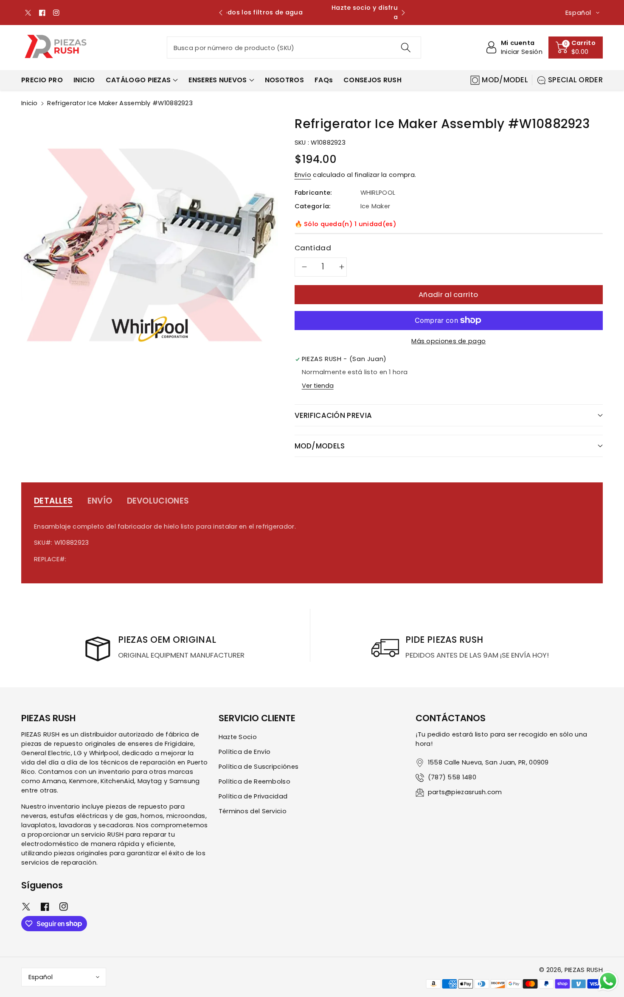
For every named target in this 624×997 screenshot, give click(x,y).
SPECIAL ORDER (575, 80)
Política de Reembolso (254, 781)
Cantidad (313, 248)
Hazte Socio (238, 737)
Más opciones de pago (448, 341)
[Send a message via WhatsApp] (608, 981)
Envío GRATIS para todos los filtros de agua (312, 12)
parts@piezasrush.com (465, 792)
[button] (576, 47)
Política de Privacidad (253, 796)
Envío (303, 175)
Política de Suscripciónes (259, 766)
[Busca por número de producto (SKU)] (405, 47)
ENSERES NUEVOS (217, 80)
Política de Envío (245, 752)
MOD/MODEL (505, 80)
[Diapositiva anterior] (221, 12)
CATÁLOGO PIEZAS (138, 80)
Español (40, 977)
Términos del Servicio (253, 811)
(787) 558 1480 (452, 777)
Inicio (29, 103)
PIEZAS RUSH (584, 970)
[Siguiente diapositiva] (403, 12)
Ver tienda (318, 385)
